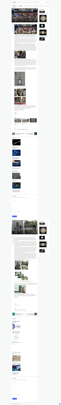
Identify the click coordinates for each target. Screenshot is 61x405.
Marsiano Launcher (22, 129)
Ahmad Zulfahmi (14, 149)
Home (13, 15)
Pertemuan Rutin (14, 330)
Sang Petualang (16, 20)
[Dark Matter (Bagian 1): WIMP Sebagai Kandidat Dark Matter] (16, 185)
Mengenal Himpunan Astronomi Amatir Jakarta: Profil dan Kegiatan (17, 123)
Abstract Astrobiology (15, 171)
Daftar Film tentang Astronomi (16, 168)
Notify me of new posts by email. (16, 396)
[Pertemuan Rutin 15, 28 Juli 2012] (16, 358)
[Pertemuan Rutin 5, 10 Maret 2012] (16, 337)
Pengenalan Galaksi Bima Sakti (42, 252)
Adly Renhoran (14, 192)
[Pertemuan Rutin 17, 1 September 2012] (16, 348)
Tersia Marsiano (26, 129)
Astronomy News (17, 15)
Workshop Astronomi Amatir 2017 (33, 122)
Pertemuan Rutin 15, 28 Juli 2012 (16, 363)
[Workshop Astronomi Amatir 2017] (33, 120)
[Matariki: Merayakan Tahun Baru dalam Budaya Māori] (16, 153)
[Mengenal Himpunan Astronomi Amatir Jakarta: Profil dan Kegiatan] (17, 120)
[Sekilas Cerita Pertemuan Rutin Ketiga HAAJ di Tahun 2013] (16, 327)
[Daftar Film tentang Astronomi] (16, 163)
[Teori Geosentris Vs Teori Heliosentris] (16, 142)
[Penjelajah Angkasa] (15, 2)
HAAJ (15, 129)
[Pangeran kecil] (16, 176)
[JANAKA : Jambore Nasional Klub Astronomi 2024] (25, 120)
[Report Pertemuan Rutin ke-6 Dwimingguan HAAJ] (16, 368)
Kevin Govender (18, 129)
